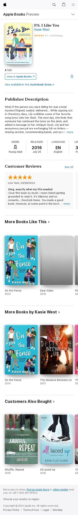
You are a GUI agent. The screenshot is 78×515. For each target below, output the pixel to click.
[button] (54, 5)
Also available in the (28, 84)
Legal (46, 510)
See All (69, 166)
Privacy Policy (11, 510)
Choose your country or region (21, 499)
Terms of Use (31, 510)
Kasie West (42, 29)
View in (19, 76)
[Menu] (73, 5)
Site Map (58, 510)
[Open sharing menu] (72, 76)
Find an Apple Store (38, 489)
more (70, 132)
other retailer (60, 489)
